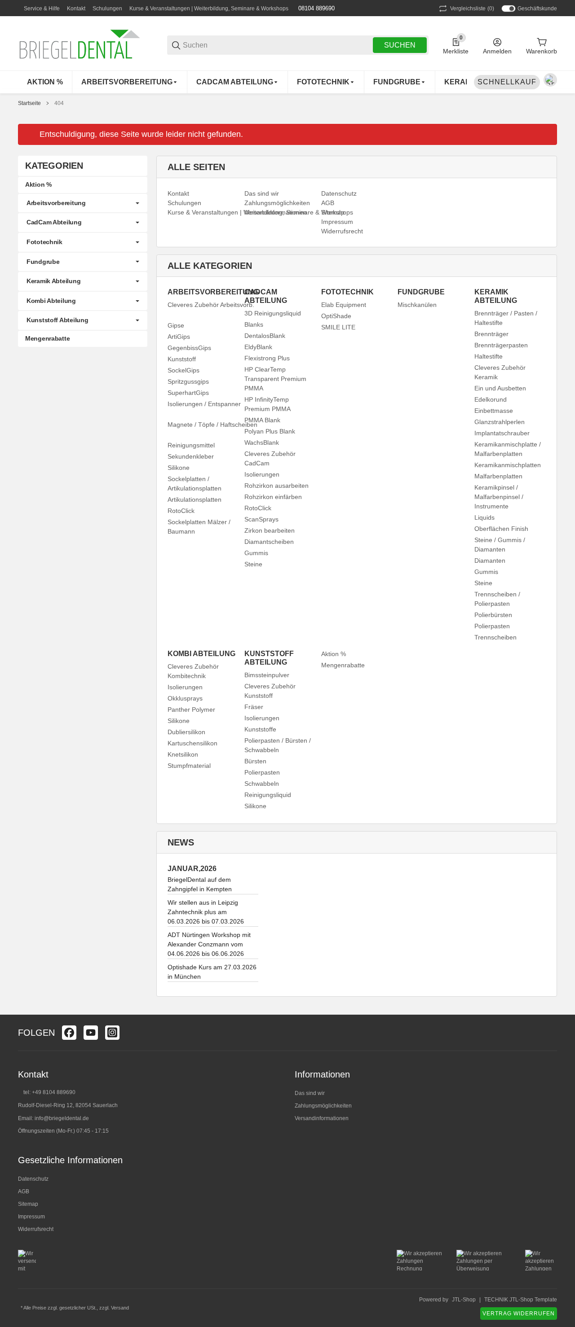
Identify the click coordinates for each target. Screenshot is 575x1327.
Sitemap (28, 1204)
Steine (253, 564)
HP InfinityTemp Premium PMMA (267, 404)
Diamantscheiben (269, 541)
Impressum (31, 1216)
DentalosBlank (264, 335)
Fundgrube (43, 261)
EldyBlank (258, 346)
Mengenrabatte (343, 665)
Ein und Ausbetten (500, 388)
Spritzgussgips (188, 381)
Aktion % (333, 653)
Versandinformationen (322, 1118)
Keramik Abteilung (53, 281)
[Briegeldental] (85, 44)
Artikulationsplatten (194, 499)
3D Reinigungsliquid (272, 313)
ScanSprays (261, 519)
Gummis (256, 552)
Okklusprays (185, 698)
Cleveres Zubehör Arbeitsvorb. (211, 304)
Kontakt (76, 8)
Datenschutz (33, 1179)
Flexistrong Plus (267, 358)
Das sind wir (310, 1093)
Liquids (484, 517)
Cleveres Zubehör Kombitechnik (193, 671)
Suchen (400, 45)
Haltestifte (488, 356)
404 (59, 103)
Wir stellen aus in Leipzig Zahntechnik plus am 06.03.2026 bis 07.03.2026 (206, 912)
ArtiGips (179, 336)
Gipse (176, 325)
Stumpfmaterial (189, 765)
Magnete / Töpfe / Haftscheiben (212, 424)
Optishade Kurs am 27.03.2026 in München (212, 971)
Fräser (253, 706)
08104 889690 (315, 8)
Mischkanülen (417, 304)
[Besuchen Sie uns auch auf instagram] (112, 1032)
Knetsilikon (183, 754)
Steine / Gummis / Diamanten (499, 544)
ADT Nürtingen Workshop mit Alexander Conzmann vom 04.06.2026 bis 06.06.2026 (209, 944)
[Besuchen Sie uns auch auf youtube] (91, 1032)
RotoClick (181, 510)
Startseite (29, 103)
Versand (120, 1307)
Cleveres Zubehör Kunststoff (270, 691)
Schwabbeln (261, 783)
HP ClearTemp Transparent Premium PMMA (275, 379)
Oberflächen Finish (501, 528)
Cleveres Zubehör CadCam (270, 458)
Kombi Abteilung (51, 300)
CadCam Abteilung (54, 222)
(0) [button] (472, 8)
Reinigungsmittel (191, 445)
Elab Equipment (343, 304)
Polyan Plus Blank (269, 431)
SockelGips (183, 370)
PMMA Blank (262, 420)
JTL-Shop (464, 1299)
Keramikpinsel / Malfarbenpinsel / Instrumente (498, 497)
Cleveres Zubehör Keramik (500, 372)
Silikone (179, 467)
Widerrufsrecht (35, 1229)
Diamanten (489, 560)
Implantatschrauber (502, 433)
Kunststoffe (260, 729)
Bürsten (255, 761)
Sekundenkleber (191, 456)
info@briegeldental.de (62, 1118)
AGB (23, 1191)
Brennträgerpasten (501, 345)
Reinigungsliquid (267, 794)
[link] (82, 203)
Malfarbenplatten (498, 476)
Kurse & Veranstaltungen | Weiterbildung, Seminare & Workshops (208, 8)
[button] (550, 1032)
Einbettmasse (493, 410)
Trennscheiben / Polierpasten (497, 599)
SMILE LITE (338, 327)
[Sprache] (550, 80)
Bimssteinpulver (266, 675)
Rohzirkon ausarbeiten (276, 485)
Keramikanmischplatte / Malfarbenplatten (507, 449)
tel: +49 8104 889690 (49, 1092)
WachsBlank (261, 442)
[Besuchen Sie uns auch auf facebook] (69, 1032)
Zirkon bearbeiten (269, 530)
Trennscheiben (495, 637)
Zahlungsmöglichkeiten (323, 1106)
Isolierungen (261, 474)
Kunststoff (182, 359)
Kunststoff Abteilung (57, 320)
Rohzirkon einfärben (273, 496)
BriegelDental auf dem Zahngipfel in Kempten (200, 884)
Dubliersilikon (186, 732)
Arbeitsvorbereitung (56, 202)
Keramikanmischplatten (507, 465)
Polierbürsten (493, 614)
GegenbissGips (189, 347)
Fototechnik (44, 241)
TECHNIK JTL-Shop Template (520, 1299)
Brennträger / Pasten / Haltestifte (505, 318)
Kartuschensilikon (192, 743)
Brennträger (491, 333)
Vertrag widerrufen (518, 1313)
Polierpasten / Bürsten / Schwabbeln (277, 745)
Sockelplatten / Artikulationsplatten (194, 483)
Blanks (253, 324)
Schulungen (107, 8)
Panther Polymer (191, 709)
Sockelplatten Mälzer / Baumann (199, 526)
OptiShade (336, 316)
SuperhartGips (188, 392)
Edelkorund (490, 399)
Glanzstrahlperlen (499, 421)
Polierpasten (492, 626)
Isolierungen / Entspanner (204, 403)
